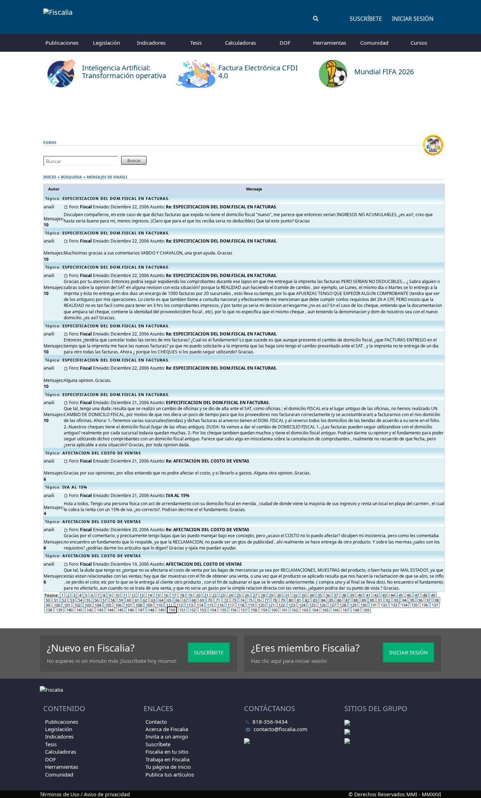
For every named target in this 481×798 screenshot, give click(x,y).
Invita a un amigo (166, 736)
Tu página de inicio (168, 766)
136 (424, 605)
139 (59, 609)
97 (428, 600)
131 (373, 605)
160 (274, 609)
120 (261, 605)
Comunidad (374, 42)
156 (233, 609)
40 (360, 595)
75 (250, 600)
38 (344, 595)
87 (347, 600)
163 (305, 609)
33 (303, 595)
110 (159, 605)
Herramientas (329, 42)
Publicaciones (62, 42)
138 (49, 609)
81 (299, 600)
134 (404, 605)
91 (380, 600)
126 (322, 605)
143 (100, 609)
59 (121, 600)
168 (356, 609)
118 (241, 605)
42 (376, 595)
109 (149, 605)
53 (72, 600)
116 (220, 605)
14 (150, 595)
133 (394, 605)
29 (271, 595)
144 (110, 609)
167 (346, 609)
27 (255, 595)
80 (291, 600)
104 (98, 605)
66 (177, 600)
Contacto (156, 721)
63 (153, 600)
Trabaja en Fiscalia (167, 759)
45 (401, 595)
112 (179, 605)
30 (279, 595)
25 (239, 595)
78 (275, 600)
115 (210, 605)
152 (192, 609)
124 (302, 605)
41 (368, 595)
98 (437, 600)
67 (185, 600)
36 (328, 595)
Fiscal (86, 207)
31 (287, 595)
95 (412, 600)
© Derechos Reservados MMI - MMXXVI (395, 794)
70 (210, 600)
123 (292, 605)
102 (77, 605)
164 (315, 609)
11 (125, 595)
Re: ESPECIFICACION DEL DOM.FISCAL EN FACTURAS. (221, 207)
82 (307, 600)
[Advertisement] (240, 111)
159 (264, 609)
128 (343, 605)
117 (230, 605)
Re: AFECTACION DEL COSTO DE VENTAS (207, 461)
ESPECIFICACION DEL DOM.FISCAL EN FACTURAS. (116, 198)
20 (198, 595)
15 (158, 595)
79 (283, 600)
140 (69, 609)
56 (96, 600)
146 (130, 609)
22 (214, 595)
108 (139, 605)
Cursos (419, 42)
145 (120, 609)
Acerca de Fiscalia (166, 729)
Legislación (106, 42)
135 (414, 605)
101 (67, 605)
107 (128, 605)
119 (251, 605)
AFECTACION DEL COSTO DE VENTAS (101, 452)
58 (113, 600)
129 (353, 605)
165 (325, 609)
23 (222, 595)
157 (244, 609)
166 (335, 609)
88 (356, 600)
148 (151, 609)
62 (145, 600)
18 (182, 595)
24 (231, 595)
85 (331, 600)
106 (118, 605)
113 (190, 605)
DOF (285, 42)
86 (339, 600)
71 (218, 600)
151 (182, 609)
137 (435, 605)
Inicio (49, 177)
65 (169, 600)
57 (104, 600)
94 (404, 600)
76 (258, 600)
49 (433, 595)
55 (88, 600)
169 (366, 609)
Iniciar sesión (412, 19)
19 (190, 595)
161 (284, 609)
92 (388, 600)
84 (323, 600)
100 (57, 605)
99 (48, 605)
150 (172, 609)
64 (161, 600)
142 (90, 609)
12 (133, 595)
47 (417, 595)
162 (295, 609)
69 (202, 600)
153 (203, 609)
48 (425, 595)
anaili (120, 177)
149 (161, 609)
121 (271, 605)
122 (282, 605)
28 (263, 595)
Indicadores (151, 42)
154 (213, 609)
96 (420, 600)
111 (169, 605)
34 (312, 595)
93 (396, 600)
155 (223, 609)
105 (108, 605)
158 (254, 609)
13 (141, 595)
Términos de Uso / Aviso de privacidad (85, 794)
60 (129, 600)
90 (372, 600)
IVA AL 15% (74, 487)
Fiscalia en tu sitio (166, 751)
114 (200, 605)
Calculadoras (240, 42)
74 (242, 600)
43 (384, 595)
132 (384, 605)
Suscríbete (366, 19)
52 (64, 600)
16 (166, 595)
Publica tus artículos (169, 774)
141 (79, 609)
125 (312, 605)
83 (315, 600)
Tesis (196, 42)
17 (174, 595)
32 (295, 595)
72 (226, 600)
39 (352, 595)
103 (88, 605)
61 (137, 600)
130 (363, 605)
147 (141, 609)
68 (194, 600)
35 (320, 595)
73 (234, 600)
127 (333, 605)
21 (206, 595)
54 (80, 600)
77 (266, 600)
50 (48, 600)
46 (409, 595)
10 (117, 595)
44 (393, 595)
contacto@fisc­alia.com (280, 729)
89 (364, 600)
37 (336, 595)
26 (247, 595)
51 (56, 600)
